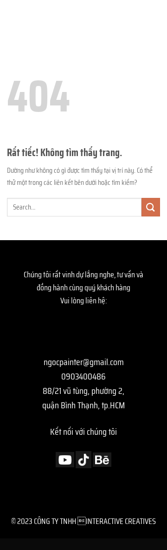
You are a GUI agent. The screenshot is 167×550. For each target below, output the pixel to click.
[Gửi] (150, 207)
